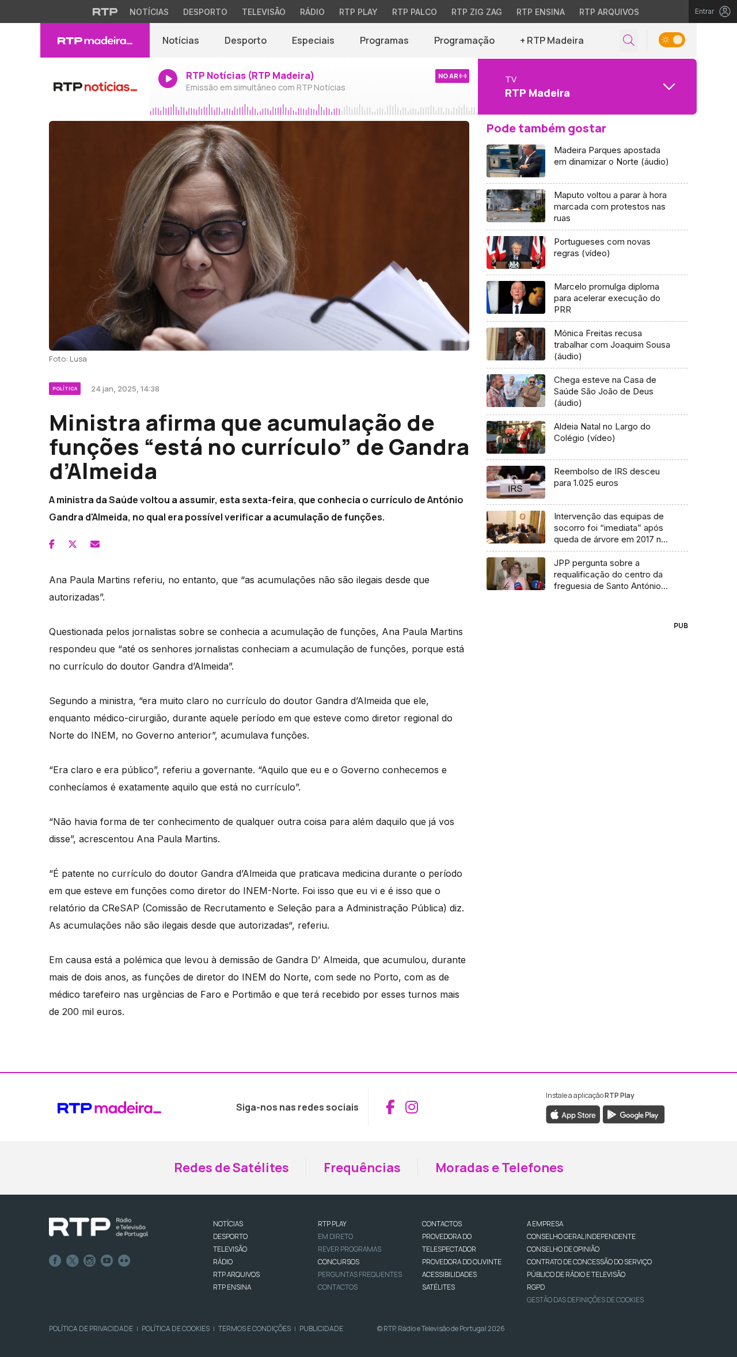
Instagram (89, 1261)
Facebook (55, 1261)
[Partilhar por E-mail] (95, 544)
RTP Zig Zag (476, 12)
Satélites (438, 1287)
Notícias (149, 12)
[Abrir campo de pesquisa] (629, 40)
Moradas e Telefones (499, 1167)
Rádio (312, 12)
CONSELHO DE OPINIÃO (563, 1249)
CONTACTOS (442, 1224)
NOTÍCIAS (228, 1224)
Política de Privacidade (91, 1328)
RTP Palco (414, 12)
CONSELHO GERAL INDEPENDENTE (581, 1236)
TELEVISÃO (230, 1249)
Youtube (107, 1261)
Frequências (362, 1167)
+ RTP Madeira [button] (552, 40)
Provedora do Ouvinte (462, 1262)
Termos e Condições (254, 1328)
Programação (464, 40)
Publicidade (321, 1328)
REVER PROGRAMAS (349, 1249)
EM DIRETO (335, 1236)
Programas (384, 40)
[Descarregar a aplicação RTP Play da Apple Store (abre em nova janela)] (573, 1114)
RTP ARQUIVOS (236, 1274)
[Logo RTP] (98, 1227)
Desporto (205, 12)
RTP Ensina (540, 12)
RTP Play (358, 12)
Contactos (338, 1287)
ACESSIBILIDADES (449, 1274)
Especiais (313, 40)
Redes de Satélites (231, 1167)
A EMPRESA (545, 1224)
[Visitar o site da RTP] (105, 11)
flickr (124, 1261)
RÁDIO (223, 1262)
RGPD (536, 1287)
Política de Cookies (176, 1328)
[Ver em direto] (95, 86)
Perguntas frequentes (360, 1274)
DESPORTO (230, 1236)
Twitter (72, 1261)
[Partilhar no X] (72, 544)
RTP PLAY (332, 1224)
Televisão (264, 12)
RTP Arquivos (609, 12)
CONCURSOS (338, 1262)
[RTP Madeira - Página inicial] (95, 40)
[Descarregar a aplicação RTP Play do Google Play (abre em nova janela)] (633, 1114)
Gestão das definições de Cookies (585, 1300)
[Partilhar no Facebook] (52, 544)
